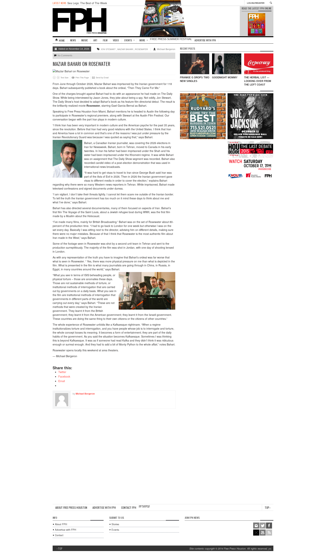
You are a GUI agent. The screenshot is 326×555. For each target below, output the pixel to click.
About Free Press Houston (71, 507)
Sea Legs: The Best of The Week (87, 3)
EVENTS (128, 40)
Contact (59, 535)
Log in (250, 3)
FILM (105, 40)
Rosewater (141, 49)
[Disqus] (114, 456)
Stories (115, 524)
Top (268, 507)
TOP (59, 548)
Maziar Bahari (125, 49)
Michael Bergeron (166, 49)
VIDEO (116, 40)
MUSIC (84, 40)
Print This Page (82, 77)
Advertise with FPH (205, 40)
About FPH (61, 524)
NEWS (73, 40)
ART (95, 40)
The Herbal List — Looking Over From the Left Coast (257, 81)
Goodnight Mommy (225, 77)
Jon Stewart (108, 49)
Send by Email (102, 77)
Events (115, 529)
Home (62, 40)
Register (259, 3)
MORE (142, 40)
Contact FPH (128, 507)
